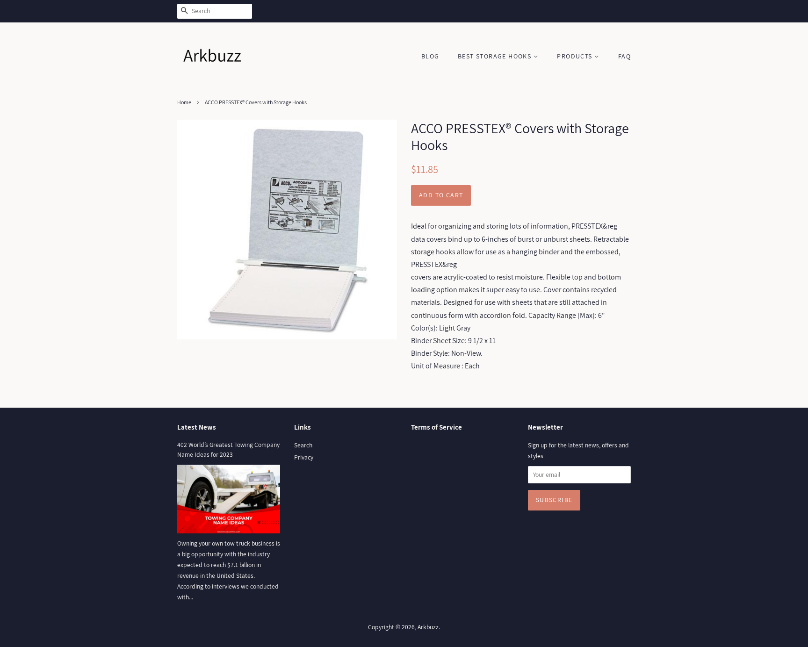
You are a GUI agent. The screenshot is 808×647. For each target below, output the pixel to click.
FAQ (624, 56)
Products (575, 56)
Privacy (303, 457)
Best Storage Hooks (496, 56)
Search (303, 445)
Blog (430, 56)
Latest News (196, 427)
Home (184, 102)
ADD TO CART (441, 195)
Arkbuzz (428, 627)
